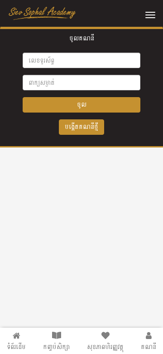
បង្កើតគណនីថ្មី (81, 127)
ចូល (81, 104)
